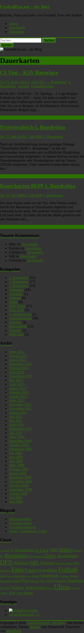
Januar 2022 (17, 360)
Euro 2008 (16, 310)
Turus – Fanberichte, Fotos (28, 531)
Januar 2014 (17, 388)
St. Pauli (5, 588)
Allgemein (16, 290)
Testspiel (15, 330)
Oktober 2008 (19, 485)
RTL (43, 581)
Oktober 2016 (19, 368)
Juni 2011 (16, 416)
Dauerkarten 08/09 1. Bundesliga (37, 186)
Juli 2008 (15, 497)
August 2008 (18, 493)
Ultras (62, 586)
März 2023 (16, 352)
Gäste (35, 576)
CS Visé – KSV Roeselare (29, 72)
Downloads (17, 27)
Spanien (60, 581)
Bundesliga (16, 555)
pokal (16, 581)
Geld (3, 576)
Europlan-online (20, 523)
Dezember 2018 (20, 364)
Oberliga (15, 322)
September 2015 (20, 376)
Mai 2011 (15, 421)
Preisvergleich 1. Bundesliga (32, 127)
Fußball (68, 569)
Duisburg (60, 563)
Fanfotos (5, 570)
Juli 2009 (15, 453)
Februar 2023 (18, 356)
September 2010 (20, 429)
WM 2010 (16, 334)
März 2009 (16, 465)
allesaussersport (20, 519)
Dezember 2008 (20, 477)
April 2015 (16, 384)
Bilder (13, 302)
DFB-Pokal (17, 306)
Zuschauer (25, 593)
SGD (50, 581)
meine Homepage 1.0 (24, 614)
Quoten (34, 581)
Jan (2, 82)
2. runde (5, 550)
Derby (50, 555)
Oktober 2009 (19, 445)
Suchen (49, 40)
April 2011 (16, 425)
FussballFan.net (20, 314)
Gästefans (64, 576)
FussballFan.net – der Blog (25, 6)
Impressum (16, 32)
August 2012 (18, 396)
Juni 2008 (16, 501)
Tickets (49, 588)
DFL (34, 562)
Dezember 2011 (20, 404)
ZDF (12, 593)
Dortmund (47, 563)
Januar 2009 (17, 473)
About (13, 23)
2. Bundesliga (18, 282)
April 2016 (16, 372)
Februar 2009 (18, 469)
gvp (29, 576)
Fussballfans (46, 570)
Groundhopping (42, 86)
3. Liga (41, 549)
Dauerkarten (36, 556)
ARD (53, 550)
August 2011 (18, 412)
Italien (74, 576)
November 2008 (20, 481)
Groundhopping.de (22, 527)
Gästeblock (49, 575)
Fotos (30, 570)
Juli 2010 (15, 433)
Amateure (16, 294)
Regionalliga (18, 326)
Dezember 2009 (20, 441)
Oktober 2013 (19, 392)
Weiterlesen (8, 117)
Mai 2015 (16, 380)
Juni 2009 (16, 457)
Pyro (25, 580)
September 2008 (20, 489)
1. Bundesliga (57, 82)
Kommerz (6, 581)
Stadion (17, 587)
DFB (6, 562)
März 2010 (16, 437)
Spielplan (75, 580)
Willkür (4, 593)
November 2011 (20, 408)
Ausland (23, 86)
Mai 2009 (16, 461)
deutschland (67, 555)
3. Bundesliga (18, 286)
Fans (17, 569)
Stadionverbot (35, 588)
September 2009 (20, 449)
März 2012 (16, 400)
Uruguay (75, 588)
